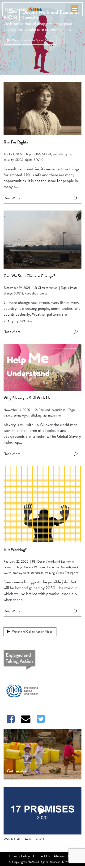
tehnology (20, 415)
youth (7, 572)
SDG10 (38, 159)
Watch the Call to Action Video (32, 40)
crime (57, 415)
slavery (8, 415)
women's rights (61, 154)
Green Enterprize (67, 572)
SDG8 (19, 159)
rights (28, 159)
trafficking (34, 415)
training (50, 572)
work (75, 567)
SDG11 (46, 154)
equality (9, 159)
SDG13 (18, 293)
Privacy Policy (19, 856)
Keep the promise (36, 293)
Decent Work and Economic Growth (47, 567)
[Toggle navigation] (74, 9)
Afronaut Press (64, 856)
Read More (12, 198)
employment (21, 572)
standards (37, 572)
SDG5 (37, 154)
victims (47, 415)
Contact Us (41, 856)
